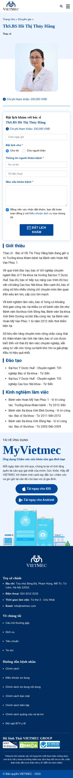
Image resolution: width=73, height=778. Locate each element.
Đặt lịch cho (14, 145)
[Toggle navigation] (67, 6)
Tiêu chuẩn (12, 641)
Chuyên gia (24, 19)
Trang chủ (9, 19)
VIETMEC (11, 6)
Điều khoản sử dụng (18, 677)
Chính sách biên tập (18, 705)
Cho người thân (36, 150)
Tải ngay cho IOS (39, 488)
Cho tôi (14, 150)
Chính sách (12, 668)
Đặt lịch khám (39, 230)
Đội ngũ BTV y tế (16, 723)
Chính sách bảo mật (18, 695)
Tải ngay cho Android (39, 499)
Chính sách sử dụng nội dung (23, 686)
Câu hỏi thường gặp (17, 622)
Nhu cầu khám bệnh (19, 181)
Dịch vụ (10, 631)
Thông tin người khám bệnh (25, 157)
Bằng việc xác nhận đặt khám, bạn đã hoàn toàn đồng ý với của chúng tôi (37, 213)
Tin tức (10, 650)
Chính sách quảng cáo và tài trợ (25, 714)
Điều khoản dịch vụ (40, 213)
